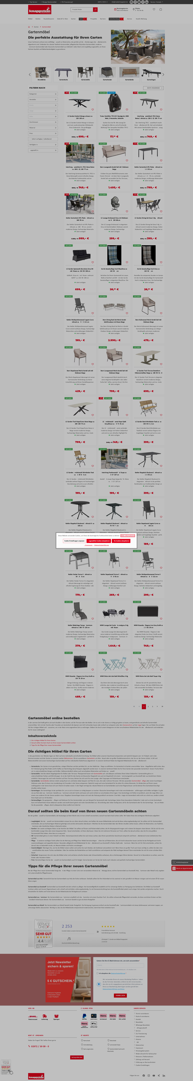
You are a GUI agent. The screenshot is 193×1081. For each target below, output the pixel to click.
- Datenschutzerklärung (101, 545)
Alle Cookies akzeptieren (121, 541)
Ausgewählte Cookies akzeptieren (99, 541)
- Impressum (88, 545)
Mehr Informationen (127, 536)
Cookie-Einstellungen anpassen (74, 541)
